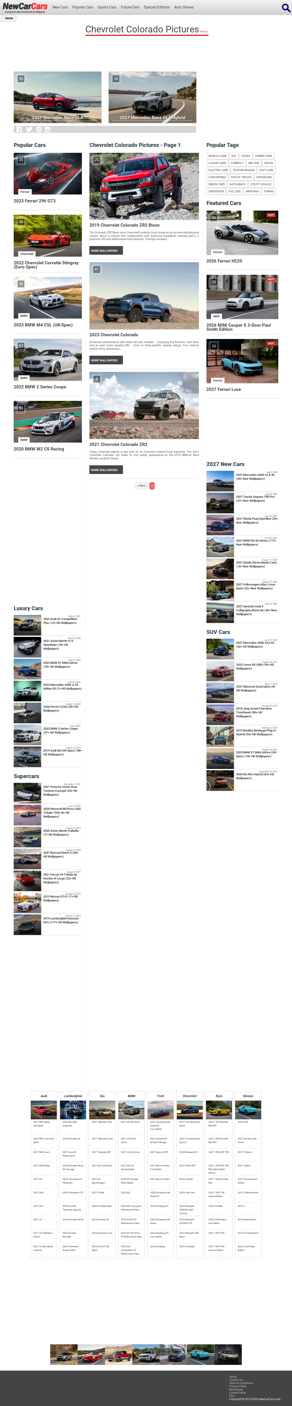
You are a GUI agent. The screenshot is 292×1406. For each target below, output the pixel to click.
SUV (234, 156)
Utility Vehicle (260, 184)
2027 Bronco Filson (160, 1179)
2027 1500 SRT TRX (219, 1152)
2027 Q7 (37, 1219)
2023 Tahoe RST (187, 1165)
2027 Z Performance (248, 1192)
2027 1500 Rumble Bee (218, 1181)
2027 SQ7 (38, 1206)
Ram (219, 1096)
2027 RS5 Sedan (41, 1165)
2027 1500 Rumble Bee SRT (218, 1124)
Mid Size (253, 163)
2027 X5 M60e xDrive (128, 1140)
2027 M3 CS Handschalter (127, 1167)
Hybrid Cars (263, 156)
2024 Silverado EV (188, 1152)
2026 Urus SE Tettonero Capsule (72, 1208)
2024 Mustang (157, 1246)
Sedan (268, 163)
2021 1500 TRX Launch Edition (216, 1248)
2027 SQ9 (38, 1192)
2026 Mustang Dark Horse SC (160, 1194)
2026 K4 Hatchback (102, 1206)
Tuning (268, 191)
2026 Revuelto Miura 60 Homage (73, 1167)
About (233, 1376)
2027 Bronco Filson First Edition (160, 1167)
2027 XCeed (98, 1192)
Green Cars (217, 184)
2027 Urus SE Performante (69, 1154)
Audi (44, 1096)
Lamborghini (73, 1096)
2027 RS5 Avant (41, 1152)
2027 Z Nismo (245, 1152)
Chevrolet (190, 1096)
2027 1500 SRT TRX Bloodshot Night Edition (219, 1169)
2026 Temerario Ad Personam (72, 1181)
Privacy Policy (238, 1386)
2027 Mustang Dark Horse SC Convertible (160, 1125)
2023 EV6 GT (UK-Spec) (101, 1248)
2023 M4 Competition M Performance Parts (130, 1250)
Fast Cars (266, 170)
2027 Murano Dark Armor (247, 1140)
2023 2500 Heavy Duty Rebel (218, 1221)
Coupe (245, 156)
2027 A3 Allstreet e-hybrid (43, 1235)
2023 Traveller (216, 1206)
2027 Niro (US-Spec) (102, 1165)
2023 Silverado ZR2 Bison (189, 1235)
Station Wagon (244, 170)
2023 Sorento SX (100, 1219)
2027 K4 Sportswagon (98, 1181)
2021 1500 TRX (216, 1233)
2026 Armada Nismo (248, 1233)
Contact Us (236, 1380)
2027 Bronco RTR (159, 1152)
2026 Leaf (243, 1122)
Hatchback (237, 184)
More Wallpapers (104, 250)
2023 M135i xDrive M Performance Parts (131, 1235)
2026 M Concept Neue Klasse (129, 1181)
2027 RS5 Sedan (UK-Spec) (41, 1124)
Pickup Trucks (241, 177)
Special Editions (157, 7)
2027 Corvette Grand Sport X (189, 1140)
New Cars (60, 7)
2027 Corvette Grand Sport (189, 1124)
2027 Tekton (244, 1165)
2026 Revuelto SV (71, 1138)
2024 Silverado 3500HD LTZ (186, 1221)
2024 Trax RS (186, 1179)
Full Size (235, 191)
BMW (131, 1096)
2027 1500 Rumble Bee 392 (218, 1140)
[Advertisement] (146, 52)
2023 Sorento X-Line (102, 1233)
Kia (102, 1096)
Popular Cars (82, 7)
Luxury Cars (217, 163)
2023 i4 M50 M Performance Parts (130, 1221)
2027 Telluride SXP (101, 1152)
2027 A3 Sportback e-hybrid (43, 1248)
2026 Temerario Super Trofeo (70, 1248)
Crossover (216, 191)
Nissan (248, 1096)
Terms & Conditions (241, 1383)
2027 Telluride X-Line (102, 1138)
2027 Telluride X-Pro (102, 1122)
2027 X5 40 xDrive (130, 1152)
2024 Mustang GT (159, 1206)
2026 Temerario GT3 (73, 1192)
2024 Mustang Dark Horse (160, 1221)
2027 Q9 (37, 1179)
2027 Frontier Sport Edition (247, 1181)
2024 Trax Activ (187, 1192)
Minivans (252, 191)
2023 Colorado (187, 1246)
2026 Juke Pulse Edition (246, 1248)
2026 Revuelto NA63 (73, 1219)
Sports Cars (107, 7)
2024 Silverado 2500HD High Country (186, 1209)
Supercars (264, 177)
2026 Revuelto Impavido (70, 1124)
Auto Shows (184, 7)
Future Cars (130, 7)
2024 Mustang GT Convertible (159, 1235)
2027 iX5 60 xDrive (130, 1122)
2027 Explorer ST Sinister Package (158, 1140)
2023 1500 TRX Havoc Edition (216, 1194)
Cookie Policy (237, 1392)
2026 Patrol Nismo (247, 1219)
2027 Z (241, 1206)
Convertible (217, 177)
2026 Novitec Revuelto (69, 1235)
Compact (237, 163)
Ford (160, 1096)
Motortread (236, 1389)
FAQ (231, 1396)
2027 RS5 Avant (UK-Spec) (43, 1140)
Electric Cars (218, 170)
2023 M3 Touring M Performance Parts (131, 1208)
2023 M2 (125, 1192)
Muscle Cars (218, 156)
